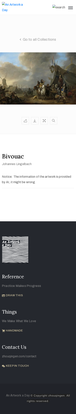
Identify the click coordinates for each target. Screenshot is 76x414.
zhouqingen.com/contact (19, 356)
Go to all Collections (39, 39)
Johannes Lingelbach (17, 164)
